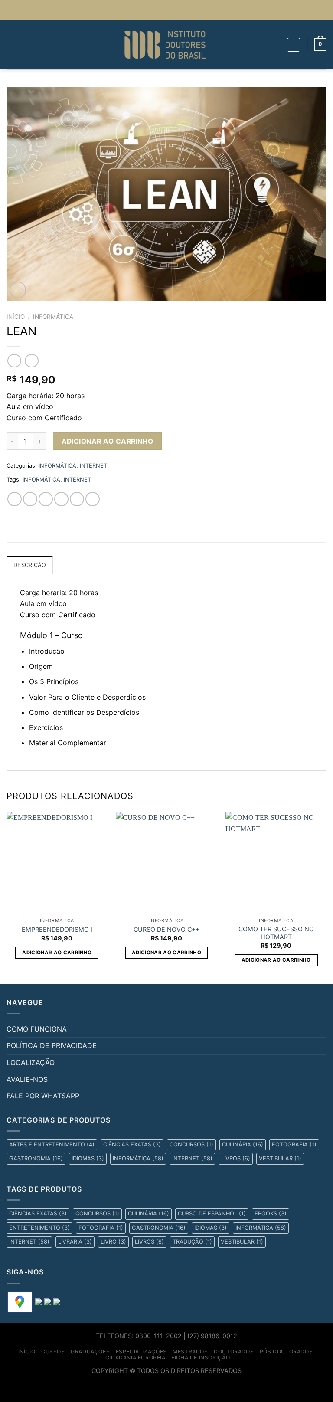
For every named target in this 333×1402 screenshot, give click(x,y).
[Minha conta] (293, 45)
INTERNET (93, 465)
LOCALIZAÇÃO (31, 1062)
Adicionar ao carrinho (107, 441)
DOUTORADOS (234, 1351)
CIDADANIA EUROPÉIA (135, 1357)
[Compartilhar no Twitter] (46, 499)
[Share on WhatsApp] (14, 499)
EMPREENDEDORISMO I (57, 929)
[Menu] (12, 44)
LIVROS (235, 1158)
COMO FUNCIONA (37, 1029)
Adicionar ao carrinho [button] (56, 953)
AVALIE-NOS (27, 1079)
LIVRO (113, 1241)
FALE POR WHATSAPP (43, 1095)
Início (16, 316)
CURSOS (53, 1351)
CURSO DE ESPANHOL (212, 1213)
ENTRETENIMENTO (39, 1228)
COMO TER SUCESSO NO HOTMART (276, 933)
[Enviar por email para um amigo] (61, 499)
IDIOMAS (88, 1158)
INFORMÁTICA (53, 316)
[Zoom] (18, 290)
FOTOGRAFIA (294, 1144)
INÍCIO (27, 1351)
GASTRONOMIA (36, 1158)
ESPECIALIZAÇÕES (141, 1351)
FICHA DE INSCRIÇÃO (200, 1357)
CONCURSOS (191, 1144)
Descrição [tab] (29, 565)
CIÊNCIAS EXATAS (132, 1144)
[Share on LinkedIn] (92, 499)
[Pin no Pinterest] (77, 499)
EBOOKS (271, 1213)
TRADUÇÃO (192, 1241)
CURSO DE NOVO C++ (166, 929)
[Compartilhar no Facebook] (30, 499)
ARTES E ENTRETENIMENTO (52, 1144)
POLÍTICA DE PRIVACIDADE (52, 1045)
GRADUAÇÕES (90, 1351)
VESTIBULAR (280, 1158)
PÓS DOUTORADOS (286, 1351)
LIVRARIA (75, 1241)
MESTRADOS (190, 1351)
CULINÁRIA (242, 1144)
